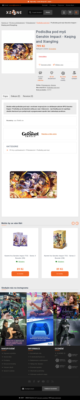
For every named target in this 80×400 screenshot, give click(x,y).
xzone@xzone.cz (12, 5)
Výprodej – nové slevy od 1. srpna (41, 1)
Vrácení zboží (8, 367)
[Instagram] (47, 381)
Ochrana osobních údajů (38, 374)
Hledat (48, 12)
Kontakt (45, 5)
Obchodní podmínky (37, 371)
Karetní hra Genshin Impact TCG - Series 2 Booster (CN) (59, 257)
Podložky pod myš (43, 150)
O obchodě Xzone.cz (37, 357)
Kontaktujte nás (35, 353)
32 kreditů (52, 49)
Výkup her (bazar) (36, 364)
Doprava (61, 5)
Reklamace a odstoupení (39, 360)
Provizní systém (36, 367)
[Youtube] (43, 381)
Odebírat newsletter (50, 389)
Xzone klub (8, 357)
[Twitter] (38, 381)
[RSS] (52, 381)
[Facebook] (34, 381)
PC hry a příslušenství (17, 150)
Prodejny (53, 5)
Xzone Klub (70, 5)
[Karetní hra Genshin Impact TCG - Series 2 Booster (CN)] (59, 239)
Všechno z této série (49, 134)
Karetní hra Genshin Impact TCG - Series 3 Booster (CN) (20, 257)
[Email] (29, 381)
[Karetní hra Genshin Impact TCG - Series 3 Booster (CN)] (20, 239)
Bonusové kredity (10, 364)
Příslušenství (45, 85)
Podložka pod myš (53, 87)
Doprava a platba (10, 353)
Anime (53, 85)
